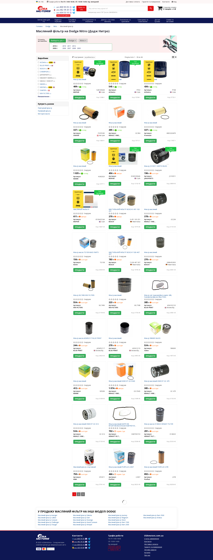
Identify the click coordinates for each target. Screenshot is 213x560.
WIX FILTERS (45, 93)
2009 (79, 48)
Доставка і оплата (133, 2)
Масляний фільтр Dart (81, 518)
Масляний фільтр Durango (83, 520)
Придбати (79, 97)
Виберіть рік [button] (57, 40)
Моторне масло (44, 114)
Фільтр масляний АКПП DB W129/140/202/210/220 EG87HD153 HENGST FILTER (122, 425)
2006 (64, 48)
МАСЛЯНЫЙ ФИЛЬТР (81, 209)
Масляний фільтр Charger (47, 525)
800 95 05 (62, 7)
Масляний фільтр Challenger (48, 522)
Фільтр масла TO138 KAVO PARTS (86, 252)
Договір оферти (150, 550)
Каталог (147, 552)
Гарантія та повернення (151, 2)
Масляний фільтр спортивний (84, 467)
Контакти (166, 2)
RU (42, 2)
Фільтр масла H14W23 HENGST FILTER (158, 424)
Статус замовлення (151, 539)
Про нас (147, 555)
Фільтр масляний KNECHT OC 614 (86, 424)
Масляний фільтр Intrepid (82, 525)
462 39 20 (62, 9)
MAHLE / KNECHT (47, 81)
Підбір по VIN (81, 8)
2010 (64, 46)
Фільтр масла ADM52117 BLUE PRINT (87, 338)
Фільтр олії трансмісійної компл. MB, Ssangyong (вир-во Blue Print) (158, 296)
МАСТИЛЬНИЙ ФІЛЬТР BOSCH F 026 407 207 (124, 253)
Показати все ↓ (44, 96)
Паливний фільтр (44, 111)
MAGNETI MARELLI (48, 78)
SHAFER (44, 90)
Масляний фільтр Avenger (47, 515)
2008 (74, 48)
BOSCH (43, 68)
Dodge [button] (71, 40)
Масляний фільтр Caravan (47, 520)
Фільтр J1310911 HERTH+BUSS (155, 166)
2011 (69, 46)
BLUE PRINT (45, 65)
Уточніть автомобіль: (42, 40)
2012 (74, 46)
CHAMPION (45, 72)
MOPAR (46, 87)
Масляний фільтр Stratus (152, 518)
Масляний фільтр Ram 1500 (118, 522)
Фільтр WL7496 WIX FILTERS (83, 295)
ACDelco (46, 62)
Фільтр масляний (79, 79)
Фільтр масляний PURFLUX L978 (156, 467)
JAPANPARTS (45, 75)
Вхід (174, 2)
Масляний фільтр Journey (117, 515)
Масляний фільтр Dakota (82, 515)
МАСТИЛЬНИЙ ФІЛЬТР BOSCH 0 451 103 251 (124, 210)
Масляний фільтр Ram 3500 (153, 515)
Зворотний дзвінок (63, 15)
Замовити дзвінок (114, 547)
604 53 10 (62, 12)
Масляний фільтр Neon (117, 520)
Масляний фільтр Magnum (118, 518)
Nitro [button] (82, 40)
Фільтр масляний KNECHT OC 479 (156, 381)
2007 (69, 48)
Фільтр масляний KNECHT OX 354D (122, 381)
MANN (43, 84)
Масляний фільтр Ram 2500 (118, 525)
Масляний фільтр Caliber (47, 518)
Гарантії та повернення (153, 547)
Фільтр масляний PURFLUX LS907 (121, 467)
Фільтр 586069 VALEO (152, 338)
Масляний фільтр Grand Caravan (85, 522)
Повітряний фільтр (45, 108)
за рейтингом (89, 57)
